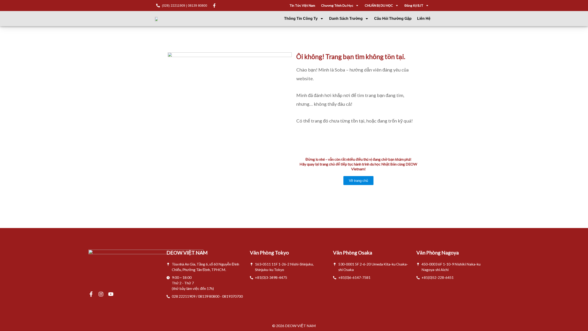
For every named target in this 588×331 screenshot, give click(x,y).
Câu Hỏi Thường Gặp (393, 18)
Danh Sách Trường (346, 18)
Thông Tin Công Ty (301, 18)
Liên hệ (423, 18)
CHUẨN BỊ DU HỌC (379, 5)
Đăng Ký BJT (413, 5)
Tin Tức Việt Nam (302, 5)
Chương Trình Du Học (337, 5)
